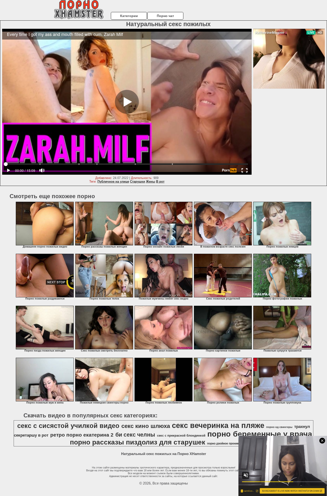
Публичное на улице (113, 181)
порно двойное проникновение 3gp (231, 443)
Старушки (137, 181)
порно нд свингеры (279, 427)
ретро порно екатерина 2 (81, 435)
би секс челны (135, 435)
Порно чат (165, 16)
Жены (150, 181)
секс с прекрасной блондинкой (181, 435)
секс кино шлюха (145, 426)
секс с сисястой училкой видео (68, 425)
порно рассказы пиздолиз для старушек (137, 442)
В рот (160, 181)
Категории (129, 16)
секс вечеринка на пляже (218, 425)
